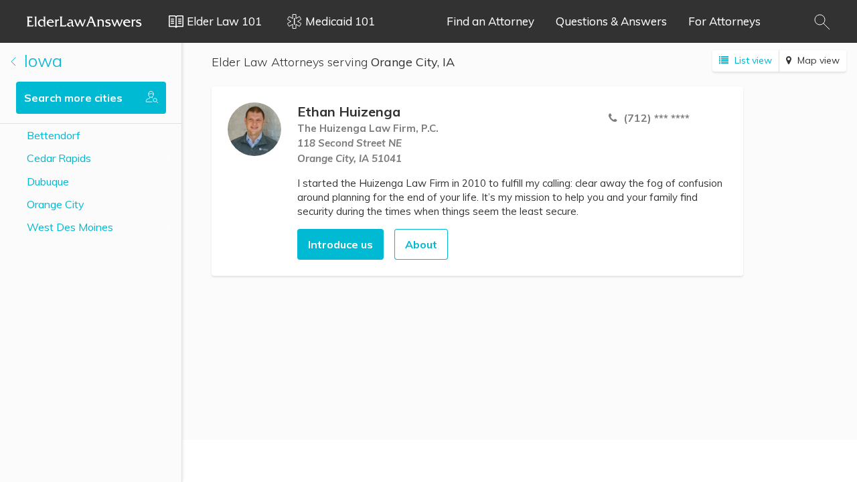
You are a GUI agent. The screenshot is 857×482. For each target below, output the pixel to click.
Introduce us (340, 244)
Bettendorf (53, 135)
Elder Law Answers (84, 21)
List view (752, 60)
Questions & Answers (611, 21)
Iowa (40, 61)
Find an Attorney (490, 21)
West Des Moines (70, 227)
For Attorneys (724, 21)
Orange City (55, 204)
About (421, 244)
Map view (817, 60)
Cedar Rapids (59, 158)
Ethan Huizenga (348, 111)
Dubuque (48, 181)
